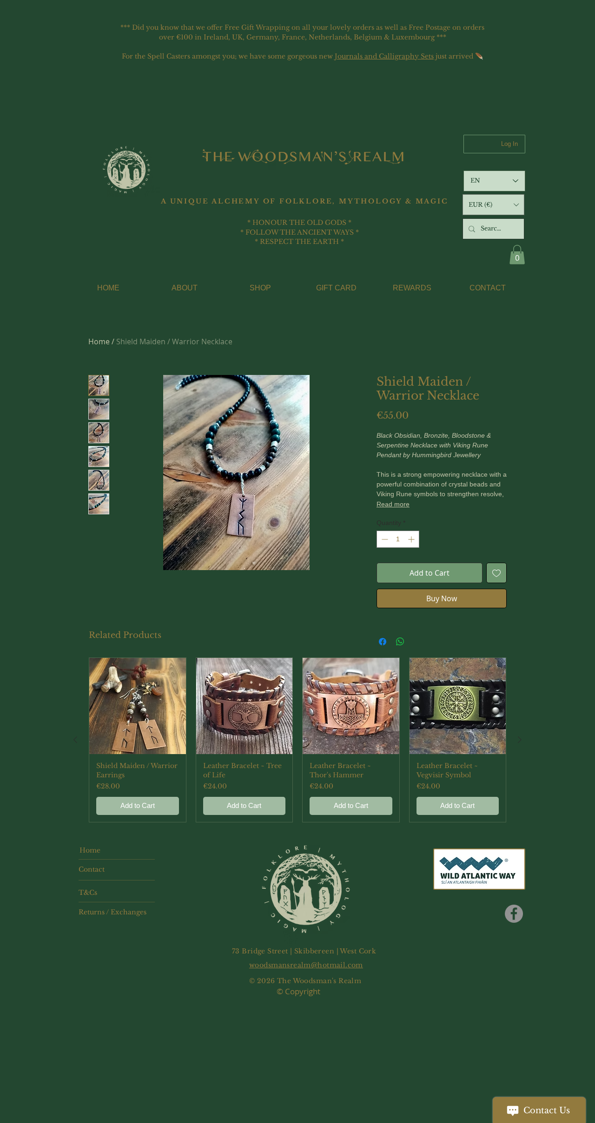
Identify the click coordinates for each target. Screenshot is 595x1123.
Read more (393, 504)
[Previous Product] (75, 739)
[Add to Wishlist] (496, 573)
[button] (493, 204)
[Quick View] (137, 706)
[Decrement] (384, 539)
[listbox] (493, 204)
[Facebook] (514, 914)
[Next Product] (519, 739)
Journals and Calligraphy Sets (384, 56)
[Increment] (412, 539)
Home (99, 341)
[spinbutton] (398, 539)
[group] (297, 740)
